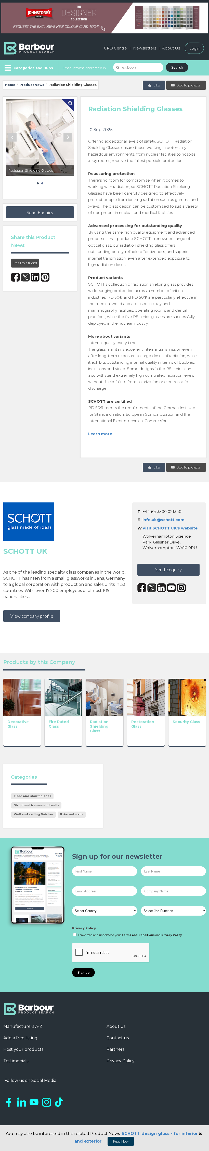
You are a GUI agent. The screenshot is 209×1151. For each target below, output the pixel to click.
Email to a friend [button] (25, 263)
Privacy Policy (84, 928)
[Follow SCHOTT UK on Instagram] (181, 587)
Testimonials (15, 1060)
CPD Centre (115, 48)
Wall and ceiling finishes (34, 814)
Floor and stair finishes (32, 796)
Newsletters (144, 48)
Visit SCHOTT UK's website (170, 528)
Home (10, 85)
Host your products (23, 1049)
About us (116, 1026)
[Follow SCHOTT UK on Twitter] (151, 587)
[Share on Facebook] (15, 277)
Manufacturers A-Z (22, 1026)
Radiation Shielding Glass (99, 726)
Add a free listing (20, 1037)
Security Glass (186, 721)
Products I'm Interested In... (85, 68)
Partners (115, 1049)
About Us (171, 48)
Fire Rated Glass (59, 724)
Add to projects (189, 85)
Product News (32, 85)
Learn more (100, 433)
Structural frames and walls (36, 805)
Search (177, 67)
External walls (71, 814)
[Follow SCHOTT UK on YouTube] (171, 587)
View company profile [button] (31, 616)
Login (194, 48)
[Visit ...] (22, 697)
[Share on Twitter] (25, 277)
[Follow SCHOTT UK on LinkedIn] (161, 587)
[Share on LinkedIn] (35, 277)
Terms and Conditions (138, 935)
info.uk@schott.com (163, 519)
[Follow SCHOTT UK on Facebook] (141, 587)
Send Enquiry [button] (40, 212)
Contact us (118, 1037)
